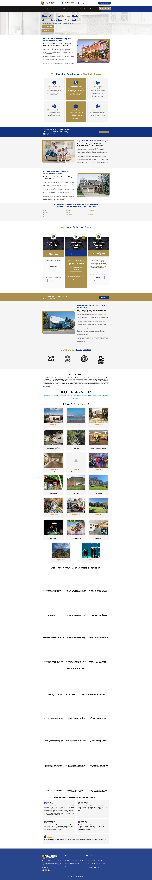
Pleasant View (63, 395)
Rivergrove (84, 395)
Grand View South (78, 395)
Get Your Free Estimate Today (55, 297)
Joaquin (106, 395)
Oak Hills (64, 397)
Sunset (68, 397)
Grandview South (54, 397)
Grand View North (101, 395)
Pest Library (64, 8)
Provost (44, 397)
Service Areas (71, 8)
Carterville (68, 395)
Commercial (50, 8)
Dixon (71, 397)
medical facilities (87, 338)
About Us (57, 8)
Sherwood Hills (92, 397)
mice (67, 62)
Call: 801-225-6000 (48, 30)
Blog (78, 8)
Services (43, 8)
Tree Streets (89, 395)
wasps (72, 62)
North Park (95, 395)
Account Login (87, 8)
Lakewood (98, 397)
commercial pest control (100, 314)
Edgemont (102, 397)
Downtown (45, 395)
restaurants (96, 338)
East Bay (48, 397)
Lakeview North (76, 398)
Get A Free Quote (48, 26)
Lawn (81, 8)
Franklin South (76, 397)
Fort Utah (107, 397)
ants (70, 62)
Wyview (49, 395)
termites (52, 63)
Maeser (72, 395)
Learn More (53, 280)
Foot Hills (60, 397)
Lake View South (85, 397)
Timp (80, 397)
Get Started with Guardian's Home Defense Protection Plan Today (57, 132)
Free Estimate (104, 297)
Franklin (57, 395)
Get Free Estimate (105, 132)
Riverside (54, 395)
